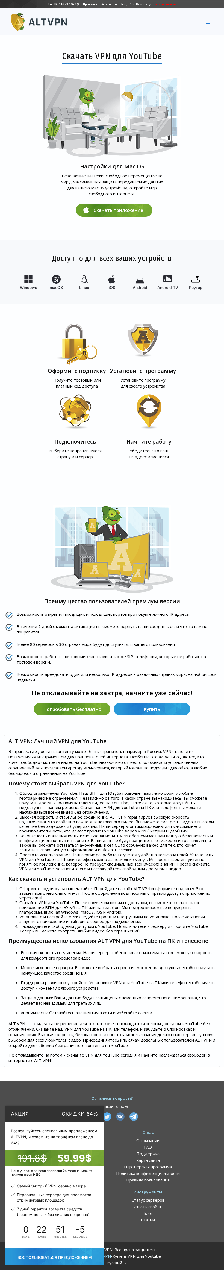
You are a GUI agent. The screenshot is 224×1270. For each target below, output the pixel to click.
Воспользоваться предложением (54, 1257)
